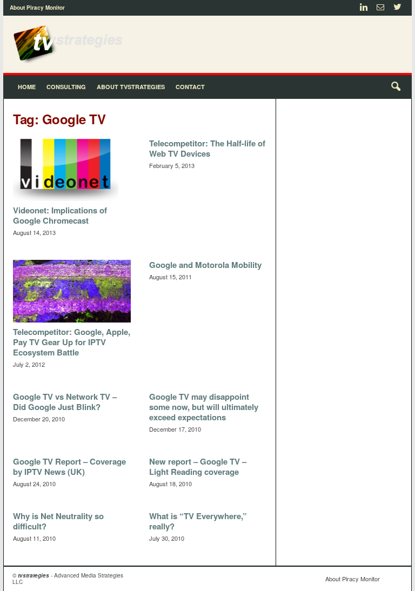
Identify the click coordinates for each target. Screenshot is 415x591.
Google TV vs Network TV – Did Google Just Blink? (65, 402)
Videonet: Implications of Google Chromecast (60, 215)
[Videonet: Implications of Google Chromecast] (72, 169)
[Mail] (380, 8)
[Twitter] (397, 8)
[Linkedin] (363, 8)
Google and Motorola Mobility (205, 265)
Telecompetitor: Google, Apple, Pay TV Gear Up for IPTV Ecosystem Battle (71, 342)
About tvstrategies (131, 87)
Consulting (66, 87)
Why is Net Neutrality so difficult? (58, 521)
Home (27, 87)
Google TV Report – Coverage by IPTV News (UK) (69, 466)
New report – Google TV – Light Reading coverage (197, 466)
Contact (190, 87)
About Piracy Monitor (37, 7)
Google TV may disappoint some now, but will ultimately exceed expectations (203, 407)
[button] (395, 87)
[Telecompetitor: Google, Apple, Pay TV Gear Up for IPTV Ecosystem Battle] (72, 291)
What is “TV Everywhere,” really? (198, 521)
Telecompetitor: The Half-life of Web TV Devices (207, 148)
